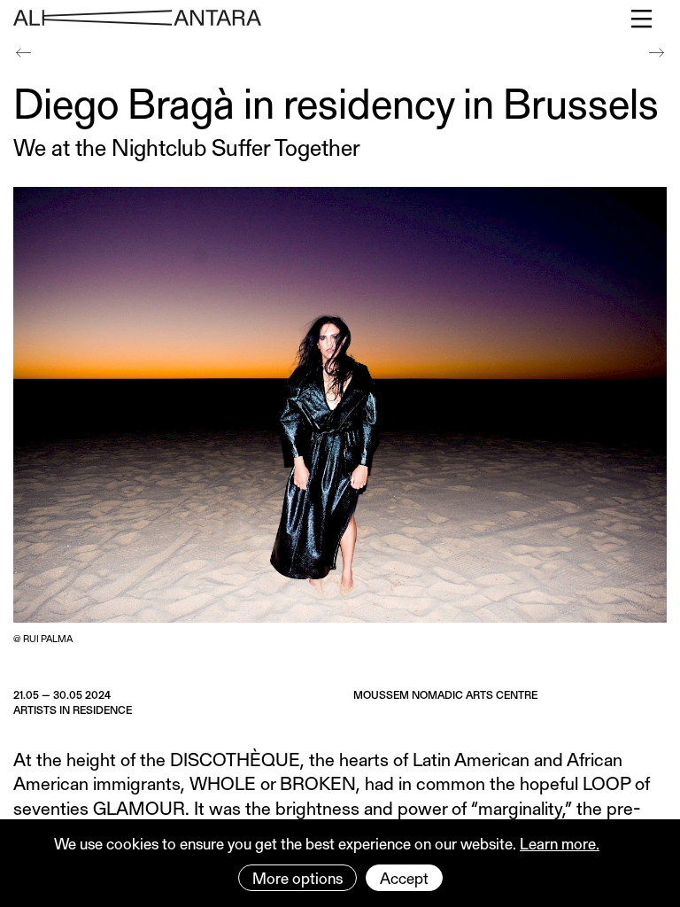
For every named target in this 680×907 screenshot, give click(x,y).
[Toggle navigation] (642, 18)
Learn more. (559, 843)
